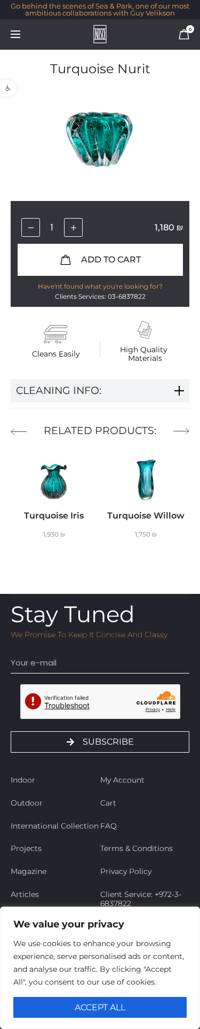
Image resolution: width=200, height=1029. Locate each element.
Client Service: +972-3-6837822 (140, 898)
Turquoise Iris (54, 515)
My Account (122, 780)
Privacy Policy (125, 871)
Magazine (28, 871)
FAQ (108, 826)
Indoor (23, 780)
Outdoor (27, 803)
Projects (26, 848)
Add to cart (110, 259)
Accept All (100, 1007)
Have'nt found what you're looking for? (100, 286)
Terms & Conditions (136, 848)
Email (23, 644)
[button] (8, 88)
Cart (108, 803)
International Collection (55, 826)
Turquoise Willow (146, 515)
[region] (100, 968)
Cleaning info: (58, 390)
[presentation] (19, 431)
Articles (25, 894)
